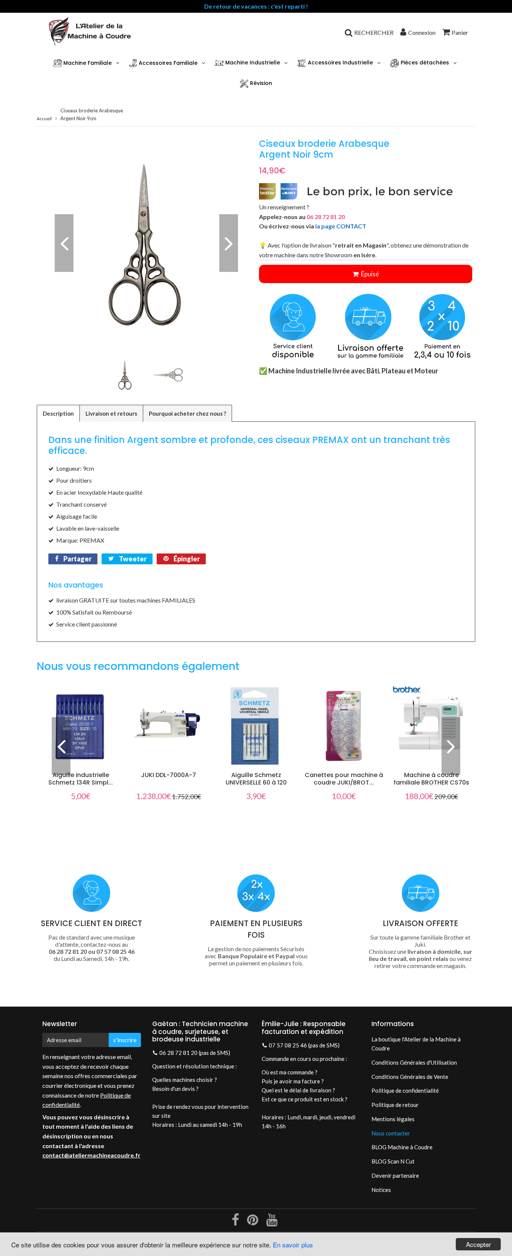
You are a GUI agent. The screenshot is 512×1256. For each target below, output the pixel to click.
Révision (260, 83)
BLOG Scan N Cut (393, 1161)
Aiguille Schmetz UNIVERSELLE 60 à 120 (256, 779)
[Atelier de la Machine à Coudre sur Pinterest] (253, 1222)
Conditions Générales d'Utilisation (414, 1062)
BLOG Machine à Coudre (402, 1147)
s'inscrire (124, 1039)
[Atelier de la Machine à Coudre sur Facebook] (236, 1222)
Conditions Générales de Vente (409, 1076)
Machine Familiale (87, 63)
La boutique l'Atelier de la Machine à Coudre (416, 1044)
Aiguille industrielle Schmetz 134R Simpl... (80, 779)
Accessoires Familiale (167, 63)
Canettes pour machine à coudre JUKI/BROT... (344, 779)
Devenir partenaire (395, 1175)
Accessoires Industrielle (339, 63)
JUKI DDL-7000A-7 (168, 775)
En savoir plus (293, 1244)
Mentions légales (393, 1119)
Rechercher (374, 32)
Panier (460, 32)
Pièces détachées (424, 63)
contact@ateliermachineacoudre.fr (91, 1155)
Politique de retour (395, 1104)
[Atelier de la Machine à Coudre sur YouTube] (271, 1222)
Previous (64, 243)
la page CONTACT (340, 226)
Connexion (422, 32)
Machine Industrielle (252, 63)
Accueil (44, 118)
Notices (381, 1189)
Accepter (478, 1244)
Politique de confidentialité (405, 1090)
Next (228, 243)
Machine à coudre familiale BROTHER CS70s (431, 779)
